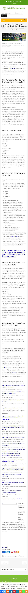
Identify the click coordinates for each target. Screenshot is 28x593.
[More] (17, 552)
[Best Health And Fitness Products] (3, 28)
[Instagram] (14, 552)
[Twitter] (6, 552)
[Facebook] (3, 552)
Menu (3, 20)
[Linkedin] (9, 552)
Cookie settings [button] (21, 588)
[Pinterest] (12, 552)
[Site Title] (14, 8)
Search (4, 15)
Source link (5, 547)
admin (6, 556)
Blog (5, 28)
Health (22, 556)
